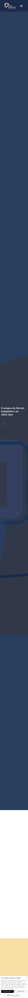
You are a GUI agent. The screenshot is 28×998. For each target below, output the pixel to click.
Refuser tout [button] (20, 991)
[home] (10, 6)
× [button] (26, 977)
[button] (21, 6)
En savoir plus (10, 988)
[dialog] (14, 987)
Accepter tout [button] (7, 991)
